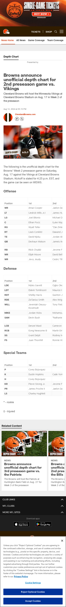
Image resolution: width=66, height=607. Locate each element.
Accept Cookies (33, 601)
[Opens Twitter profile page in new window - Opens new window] (22, 119)
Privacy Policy (21, 576)
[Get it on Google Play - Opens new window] (43, 526)
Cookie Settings (33, 582)
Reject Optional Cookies (33, 592)
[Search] (55, 31)
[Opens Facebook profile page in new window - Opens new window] (17, 119)
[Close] (62, 540)
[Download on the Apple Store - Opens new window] (21, 524)
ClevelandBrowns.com (25, 114)
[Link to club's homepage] (6, 30)
